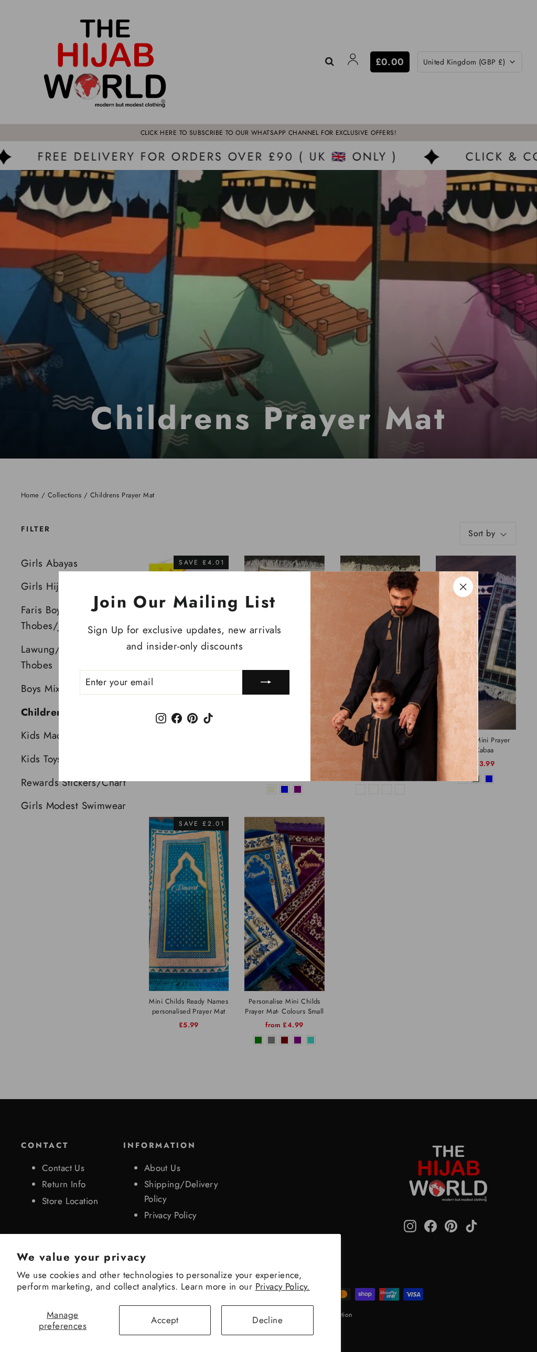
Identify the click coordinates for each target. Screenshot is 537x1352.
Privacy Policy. (282, 1286)
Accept (165, 1320)
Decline (267, 1320)
